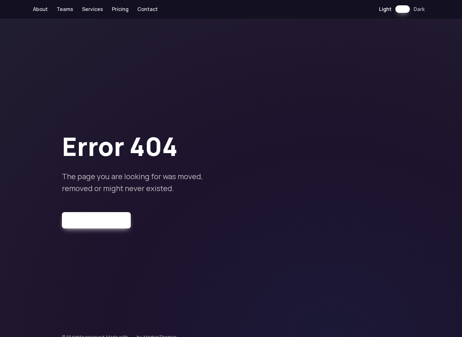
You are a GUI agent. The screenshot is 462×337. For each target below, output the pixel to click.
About (40, 9)
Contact (147, 9)
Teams (65, 9)
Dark (419, 9)
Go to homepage (100, 220)
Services (92, 9)
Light (385, 9)
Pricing (120, 9)
